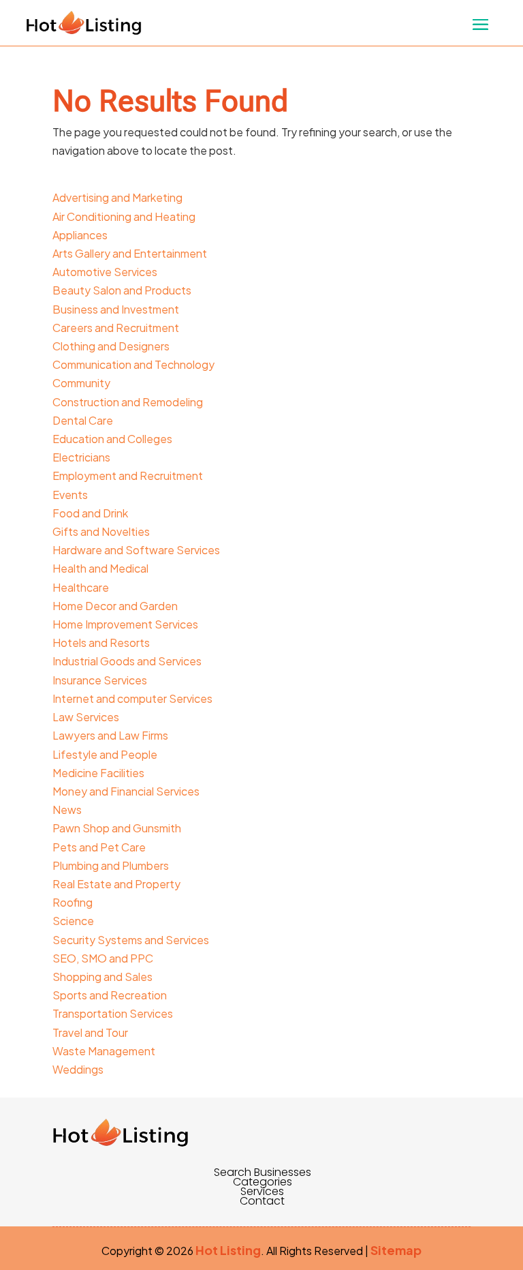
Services (262, 1191)
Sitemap (396, 1250)
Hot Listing (228, 1250)
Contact (262, 1201)
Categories (262, 1182)
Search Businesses (262, 1172)
